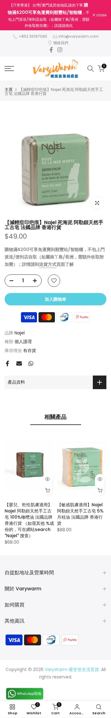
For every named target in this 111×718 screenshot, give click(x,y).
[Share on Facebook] (7, 363)
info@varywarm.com (79, 36)
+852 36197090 (32, 36)
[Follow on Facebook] (51, 49)
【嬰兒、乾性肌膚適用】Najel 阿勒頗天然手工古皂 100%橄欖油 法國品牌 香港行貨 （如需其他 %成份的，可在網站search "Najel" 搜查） (29, 520)
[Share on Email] (19, 363)
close (100, 15)
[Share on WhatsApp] (31, 363)
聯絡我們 (60, 42)
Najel (19, 333)
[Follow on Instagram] (60, 49)
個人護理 (23, 341)
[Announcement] (48, 15)
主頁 (9, 89)
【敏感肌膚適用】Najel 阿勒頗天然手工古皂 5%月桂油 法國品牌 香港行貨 (80, 514)
